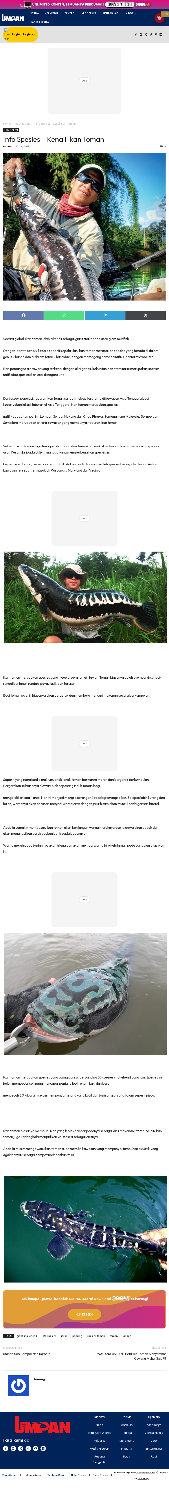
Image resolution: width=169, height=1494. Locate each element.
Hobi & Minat (23, 124)
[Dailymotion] (160, 34)
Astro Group (143, 1478)
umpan (127, 1335)
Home (7, 124)
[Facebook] (135, 34)
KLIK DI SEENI (84, 1314)
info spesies (49, 1335)
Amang (7, 146)
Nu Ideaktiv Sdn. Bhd (145, 1472)
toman (114, 1335)
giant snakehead (27, 1335)
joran (64, 1335)
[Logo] (12, 17)
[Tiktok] (150, 34)
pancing (77, 1335)
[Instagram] (140, 34)
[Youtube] (155, 34)
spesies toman (96, 1335)
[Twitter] (146, 34)
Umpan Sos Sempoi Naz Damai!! (26, 1354)
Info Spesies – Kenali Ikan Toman (53, 139)
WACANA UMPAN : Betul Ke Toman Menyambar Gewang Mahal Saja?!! (131, 1356)
